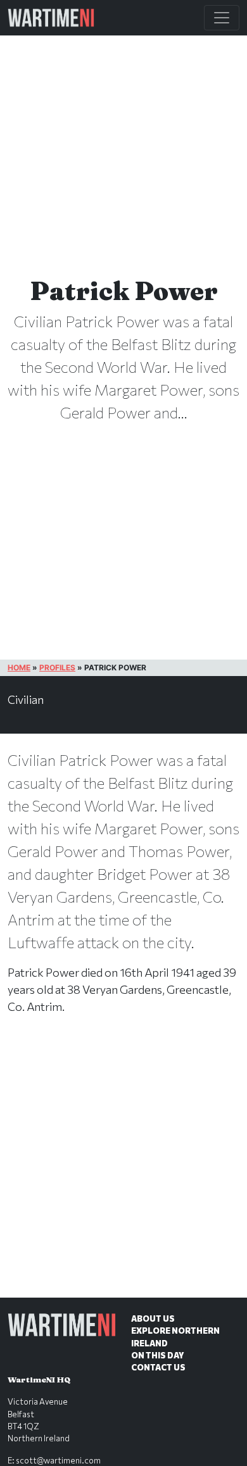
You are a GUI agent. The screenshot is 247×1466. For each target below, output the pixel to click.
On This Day (157, 1355)
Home (19, 667)
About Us (153, 1318)
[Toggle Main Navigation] (221, 17)
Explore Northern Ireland (175, 1336)
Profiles (57, 667)
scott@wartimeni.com (58, 1460)
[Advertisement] (123, 1169)
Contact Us (158, 1367)
